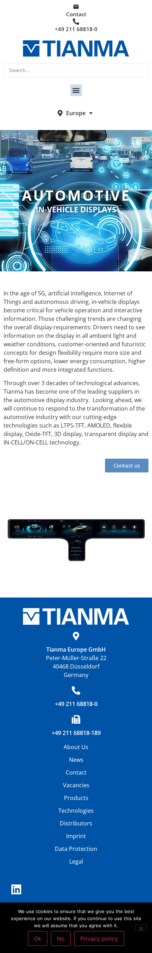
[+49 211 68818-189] (76, 719)
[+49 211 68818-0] (76, 690)
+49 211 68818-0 (76, 29)
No (61, 938)
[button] (76, 90)
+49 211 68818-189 (76, 733)
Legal (76, 861)
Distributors (76, 823)
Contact (76, 14)
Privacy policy (99, 938)
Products (76, 798)
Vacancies (76, 785)
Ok (37, 938)
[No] (141, 927)
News (76, 760)
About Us (76, 747)
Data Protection (76, 849)
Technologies (76, 810)
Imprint (76, 836)
